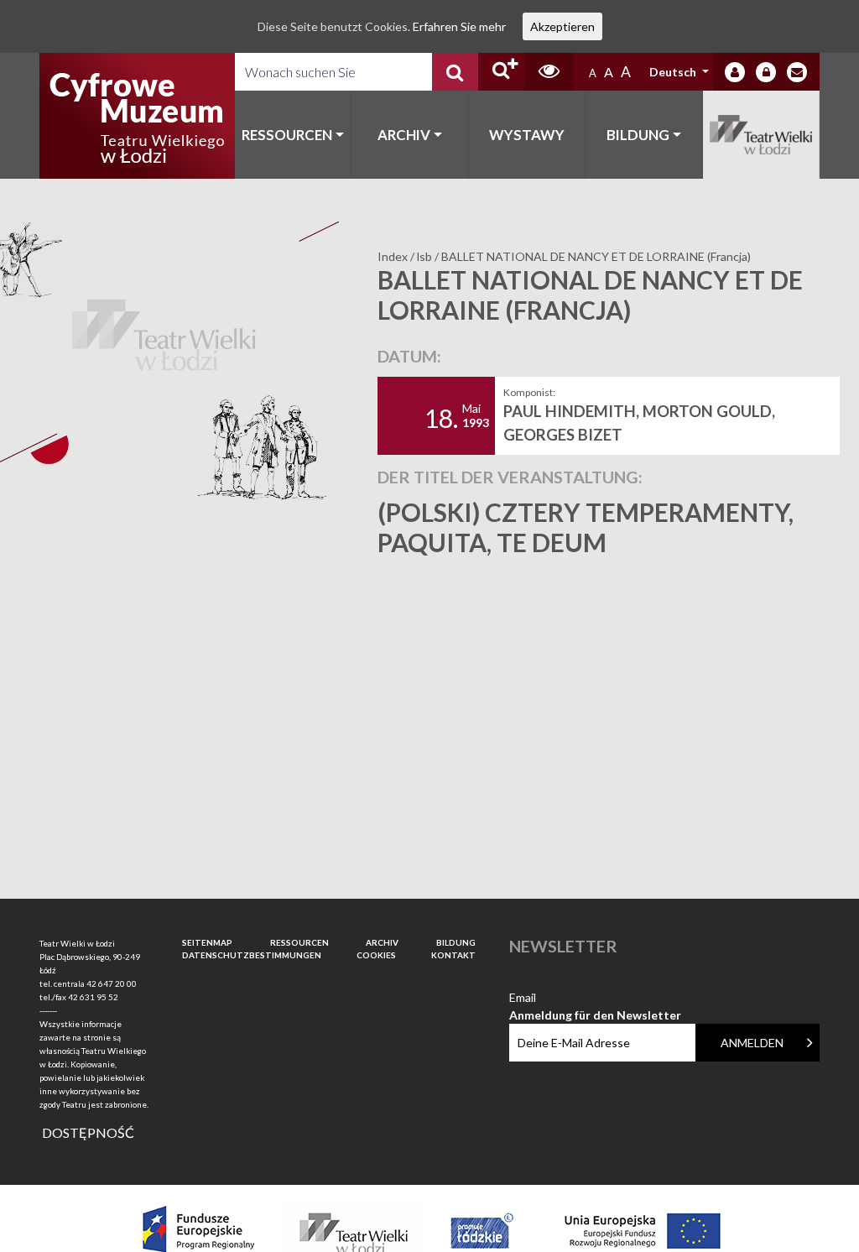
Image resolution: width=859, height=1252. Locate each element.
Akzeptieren (562, 26)
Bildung (638, 134)
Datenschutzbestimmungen (251, 955)
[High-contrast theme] (549, 72)
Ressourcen (287, 134)
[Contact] (797, 72)
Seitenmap (207, 942)
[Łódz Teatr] (136, 116)
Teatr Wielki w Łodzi (761, 135)
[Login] (735, 72)
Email (595, 998)
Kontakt (453, 955)
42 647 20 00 (111, 983)
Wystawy (527, 134)
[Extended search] (501, 72)
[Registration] (766, 72)
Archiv (403, 134)
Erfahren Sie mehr (459, 26)
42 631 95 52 (93, 997)
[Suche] (455, 72)
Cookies (376, 955)
